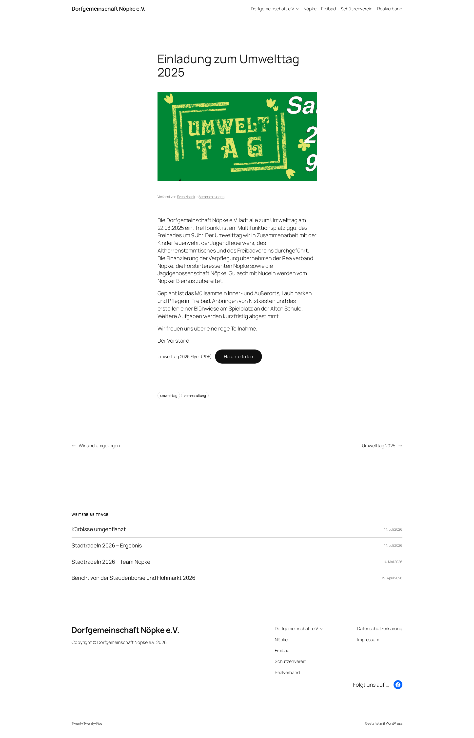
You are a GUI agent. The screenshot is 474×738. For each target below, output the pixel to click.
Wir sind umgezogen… (101, 445)
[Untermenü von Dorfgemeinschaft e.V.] (297, 8)
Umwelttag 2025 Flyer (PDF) (185, 356)
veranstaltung (195, 395)
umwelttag (168, 395)
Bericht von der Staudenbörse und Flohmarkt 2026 (134, 578)
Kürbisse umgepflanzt (99, 529)
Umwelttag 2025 (378, 445)
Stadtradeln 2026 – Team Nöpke (111, 562)
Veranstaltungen (212, 196)
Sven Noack (186, 196)
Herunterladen (238, 356)
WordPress (394, 723)
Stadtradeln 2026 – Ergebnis (107, 546)
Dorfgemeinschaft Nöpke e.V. (109, 8)
